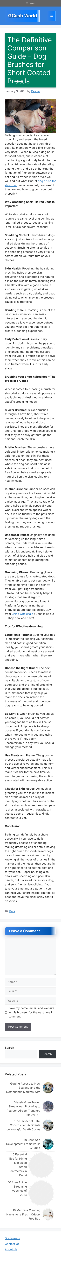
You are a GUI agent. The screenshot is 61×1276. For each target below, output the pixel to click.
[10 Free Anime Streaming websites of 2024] (41, 1193)
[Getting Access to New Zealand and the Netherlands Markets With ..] (48, 1088)
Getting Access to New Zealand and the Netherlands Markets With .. (23, 1090)
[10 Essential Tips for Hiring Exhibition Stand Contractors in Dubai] (41, 1165)
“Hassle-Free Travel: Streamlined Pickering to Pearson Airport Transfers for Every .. (23, 1109)
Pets (12, 911)
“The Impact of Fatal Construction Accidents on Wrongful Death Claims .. (23, 1127)
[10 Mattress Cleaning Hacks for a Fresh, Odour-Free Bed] (48, 1214)
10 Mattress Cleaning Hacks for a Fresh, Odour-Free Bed (23, 1214)
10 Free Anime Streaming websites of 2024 (17, 1189)
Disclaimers (12, 1238)
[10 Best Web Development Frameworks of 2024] (48, 1144)
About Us (11, 1249)
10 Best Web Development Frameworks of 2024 (23, 1144)
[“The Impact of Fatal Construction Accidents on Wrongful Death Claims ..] (48, 1125)
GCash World (22, 15)
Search (9, 1047)
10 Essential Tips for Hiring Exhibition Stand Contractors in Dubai (17, 1165)
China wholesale (22, 613)
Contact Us (12, 1243)
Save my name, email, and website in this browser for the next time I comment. (31, 1012)
